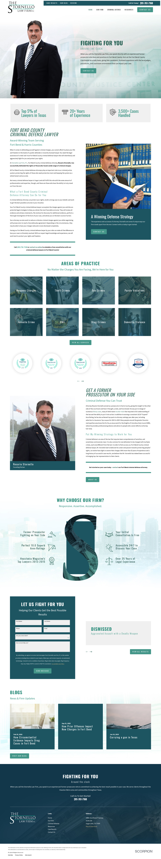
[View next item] (82, 381)
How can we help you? (22, 643)
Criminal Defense (53, 824)
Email (45, 628)
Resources (51, 826)
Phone (18, 628)
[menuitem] (10, 855)
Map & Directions (91, 826)
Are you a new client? (22, 635)
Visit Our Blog (19, 756)
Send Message (42, 671)
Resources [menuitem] (129, 9)
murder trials (119, 412)
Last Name (47, 621)
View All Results (140, 651)
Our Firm (51, 821)
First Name (19, 621)
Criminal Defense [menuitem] (114, 9)
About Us (92, 479)
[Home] (21, 7)
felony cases (97, 412)
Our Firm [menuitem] (99, 9)
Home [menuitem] (91, 9)
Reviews (73, 3)
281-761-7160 (146, 3)
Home (50, 818)
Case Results (51, 3)
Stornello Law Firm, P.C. (19, 163)
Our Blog (64, 3)
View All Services (80, 342)
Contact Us (145, 9)
